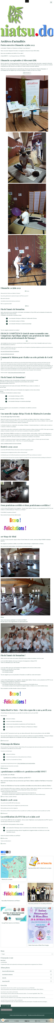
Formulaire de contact (6, 1009)
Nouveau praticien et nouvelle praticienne (40, 903)
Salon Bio (26, 977)
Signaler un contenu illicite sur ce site (36, 1015)
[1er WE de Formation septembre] (15, 469)
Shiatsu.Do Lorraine (7, 879)
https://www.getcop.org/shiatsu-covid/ (16, 372)
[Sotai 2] (27, 638)
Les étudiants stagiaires (26, 974)
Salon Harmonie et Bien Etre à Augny (38, 945)
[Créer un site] (6, 1021)
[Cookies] (3, 1020)
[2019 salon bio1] (4, 768)
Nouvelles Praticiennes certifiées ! (11, 900)
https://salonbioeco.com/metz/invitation (26, 763)
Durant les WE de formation (26, 971)
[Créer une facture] (48, 1021)
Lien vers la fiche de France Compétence (10, 351)
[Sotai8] (25, 596)
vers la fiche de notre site (8, 354)
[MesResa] (27, 1021)
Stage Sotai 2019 (26, 981)
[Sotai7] (20, 562)
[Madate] (16, 1021)
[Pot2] (2, 617)
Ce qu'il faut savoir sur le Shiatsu (10, 923)
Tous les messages (6, 1005)
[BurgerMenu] (51, 2)
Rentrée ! (3, 960)
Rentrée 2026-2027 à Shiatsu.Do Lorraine (39, 868)
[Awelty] (37, 1021)
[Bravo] (14, 525)
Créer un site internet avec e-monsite (18, 1015)
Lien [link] (2, 354)
